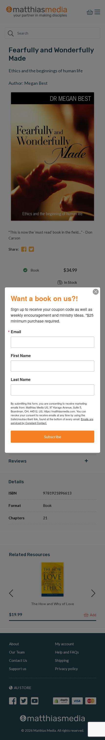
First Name (21, 356)
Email (16, 332)
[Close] (96, 292)
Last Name (21, 379)
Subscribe (52, 436)
